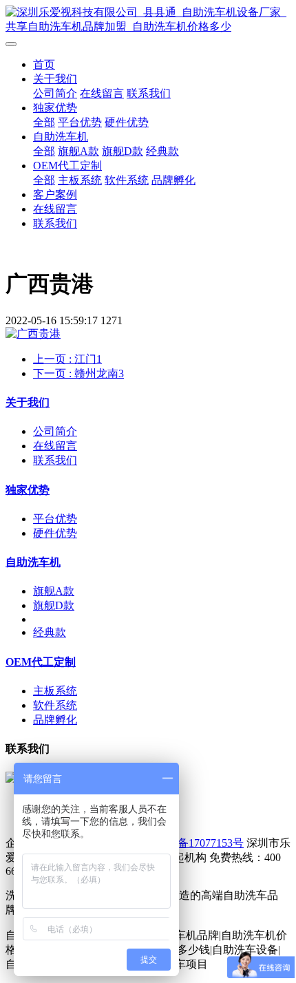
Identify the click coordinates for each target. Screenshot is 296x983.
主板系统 (80, 180)
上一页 (67, 359)
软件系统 (127, 180)
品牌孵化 (173, 180)
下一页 (78, 373)
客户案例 (55, 194)
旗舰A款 (78, 151)
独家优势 (55, 108)
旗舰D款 (122, 151)
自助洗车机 (60, 136)
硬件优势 (127, 122)
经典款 (162, 151)
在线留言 (102, 93)
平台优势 (80, 122)
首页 (44, 64)
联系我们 (149, 93)
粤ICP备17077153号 (196, 843)
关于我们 (55, 79)
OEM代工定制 (67, 165)
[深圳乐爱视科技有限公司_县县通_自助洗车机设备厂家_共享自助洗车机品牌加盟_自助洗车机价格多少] (148, 20)
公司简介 (55, 93)
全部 (44, 122)
